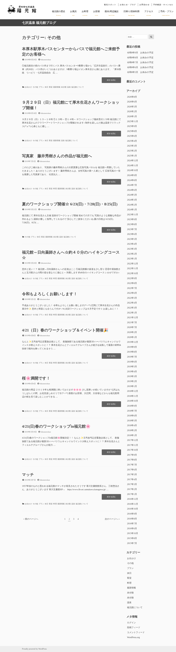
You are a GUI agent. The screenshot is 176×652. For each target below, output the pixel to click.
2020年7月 (132, 327)
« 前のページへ (30, 519)
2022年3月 (132, 307)
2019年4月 (132, 371)
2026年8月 (132, 97)
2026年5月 (132, 106)
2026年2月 (132, 111)
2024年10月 (132, 170)
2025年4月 (132, 141)
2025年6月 (132, 136)
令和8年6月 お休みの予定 (140, 67)
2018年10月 (132, 401)
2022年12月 (132, 263)
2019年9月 (132, 347)
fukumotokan (46, 60)
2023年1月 (132, 258)
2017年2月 (132, 489)
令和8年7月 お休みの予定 (140, 62)
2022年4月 (132, 303)
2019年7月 (132, 357)
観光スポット (110, 5)
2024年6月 (132, 190)
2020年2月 (132, 332)
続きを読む (111, 81)
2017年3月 (132, 484)
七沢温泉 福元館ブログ (39, 23)
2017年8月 (132, 460)
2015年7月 (132, 543)
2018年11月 (132, 396)
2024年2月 (132, 205)
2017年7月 (132, 464)
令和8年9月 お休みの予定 (140, 52)
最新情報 (56, 87)
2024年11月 (132, 165)
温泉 (69, 87)
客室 (51, 87)
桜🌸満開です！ (36, 378)
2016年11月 (132, 504)
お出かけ (28, 87)
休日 (46, 87)
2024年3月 (132, 200)
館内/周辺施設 (112, 13)
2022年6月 (132, 293)
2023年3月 (132, 249)
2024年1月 (132, 209)
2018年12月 (132, 391)
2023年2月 (132, 254)
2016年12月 (132, 499)
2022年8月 (132, 283)
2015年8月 (132, 538)
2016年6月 (132, 528)
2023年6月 (132, 234)
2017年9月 (132, 455)
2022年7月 (132, 288)
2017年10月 (132, 450)
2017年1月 (132, 494)
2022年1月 (132, 312)
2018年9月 (132, 406)
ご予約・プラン (166, 13)
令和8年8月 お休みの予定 (140, 57)
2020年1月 (132, 337)
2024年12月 (132, 160)
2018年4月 (132, 425)
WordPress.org (133, 637)
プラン (41, 87)
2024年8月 (132, 180)
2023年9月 (132, 219)
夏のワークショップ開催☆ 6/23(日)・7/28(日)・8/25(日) (69, 204)
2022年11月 (132, 268)
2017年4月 (132, 479)
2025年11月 (132, 121)
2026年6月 (132, 101)
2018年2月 (132, 430)
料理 (55, 189)
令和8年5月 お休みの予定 (140, 72)
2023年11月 (132, 214)
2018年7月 (132, 411)
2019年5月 (132, 366)
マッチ (28, 474)
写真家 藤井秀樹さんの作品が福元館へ (57, 156)
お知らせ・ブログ (128, 5)
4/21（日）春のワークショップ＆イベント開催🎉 (65, 330)
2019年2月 (132, 381)
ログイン (131, 622)
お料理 (85, 13)
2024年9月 (132, 175)
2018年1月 (132, 435)
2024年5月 (132, 195)
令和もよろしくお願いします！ (49, 294)
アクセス (148, 13)
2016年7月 (132, 523)
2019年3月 (132, 376)
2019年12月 (132, 342)
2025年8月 (132, 131)
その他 (35, 87)
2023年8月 (132, 224)
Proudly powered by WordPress (34, 649)
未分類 (63, 87)
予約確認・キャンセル (163, 5)
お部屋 (96, 13)
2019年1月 (132, 386)
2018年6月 (132, 415)
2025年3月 (132, 146)
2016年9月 (132, 514)
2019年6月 (132, 362)
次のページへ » (112, 519)
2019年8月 (132, 352)
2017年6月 (132, 469)
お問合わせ (144, 5)
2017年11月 (132, 445)
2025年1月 (132, 155)
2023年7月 (132, 229)
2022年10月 (132, 273)
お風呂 (73, 13)
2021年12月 (132, 317)
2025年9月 (132, 126)
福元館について (77, 87)
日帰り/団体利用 (131, 13)
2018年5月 (132, 420)
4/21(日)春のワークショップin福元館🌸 (56, 426)
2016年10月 (132, 509)
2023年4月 (132, 244)
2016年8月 (132, 518)
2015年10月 (132, 533)
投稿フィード (133, 627)
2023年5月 (132, 239)
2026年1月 (132, 116)
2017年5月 (132, 474)
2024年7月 (132, 185)
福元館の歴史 (58, 13)
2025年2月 (132, 151)
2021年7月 (132, 322)
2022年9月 (132, 278)
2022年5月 (132, 298)
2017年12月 (132, 440)
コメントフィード (136, 632)
